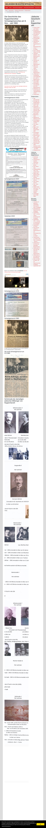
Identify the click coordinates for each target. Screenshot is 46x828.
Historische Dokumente (29, 7)
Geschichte (11, 10)
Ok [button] (40, 824)
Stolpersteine (27, 10)
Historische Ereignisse (17, 7)
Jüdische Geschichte (19, 10)
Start (6, 7)
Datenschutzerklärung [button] (6, 826)
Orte (10, 7)
